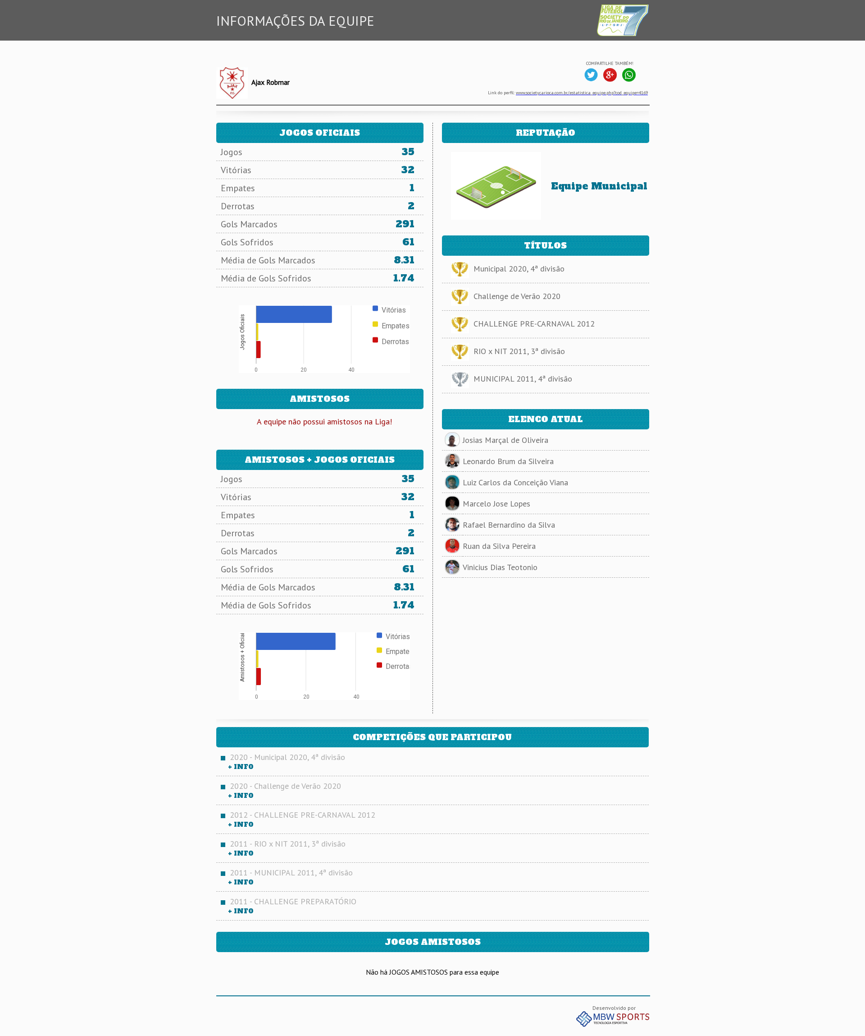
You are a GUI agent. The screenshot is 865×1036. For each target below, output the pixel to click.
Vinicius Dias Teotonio (500, 567)
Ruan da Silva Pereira (499, 546)
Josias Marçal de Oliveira (505, 440)
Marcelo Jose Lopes (496, 503)
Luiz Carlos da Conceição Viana (515, 482)
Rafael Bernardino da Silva (509, 525)
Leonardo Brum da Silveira (508, 461)
